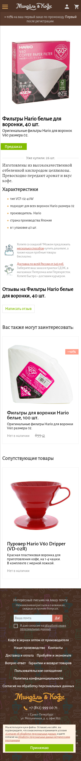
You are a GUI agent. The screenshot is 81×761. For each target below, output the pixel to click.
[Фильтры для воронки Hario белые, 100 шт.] (40, 374)
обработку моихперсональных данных (43, 627)
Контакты (55, 648)
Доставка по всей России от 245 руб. (40, 264)
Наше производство (29, 648)
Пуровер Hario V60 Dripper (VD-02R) (36, 546)
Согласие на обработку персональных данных (38, 686)
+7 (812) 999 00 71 (43, 708)
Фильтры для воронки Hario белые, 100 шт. (38, 415)
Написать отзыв (18, 309)
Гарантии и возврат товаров (50, 663)
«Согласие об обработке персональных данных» (31, 733)
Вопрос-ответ (15, 663)
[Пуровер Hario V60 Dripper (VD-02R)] (40, 505)
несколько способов (30, 248)
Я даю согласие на (43, 627)
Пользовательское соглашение (38, 671)
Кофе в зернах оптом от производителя (38, 640)
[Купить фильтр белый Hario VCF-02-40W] (40, 109)
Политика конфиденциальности (38, 678)
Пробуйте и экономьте (54, 655)
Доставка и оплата (19, 655)
